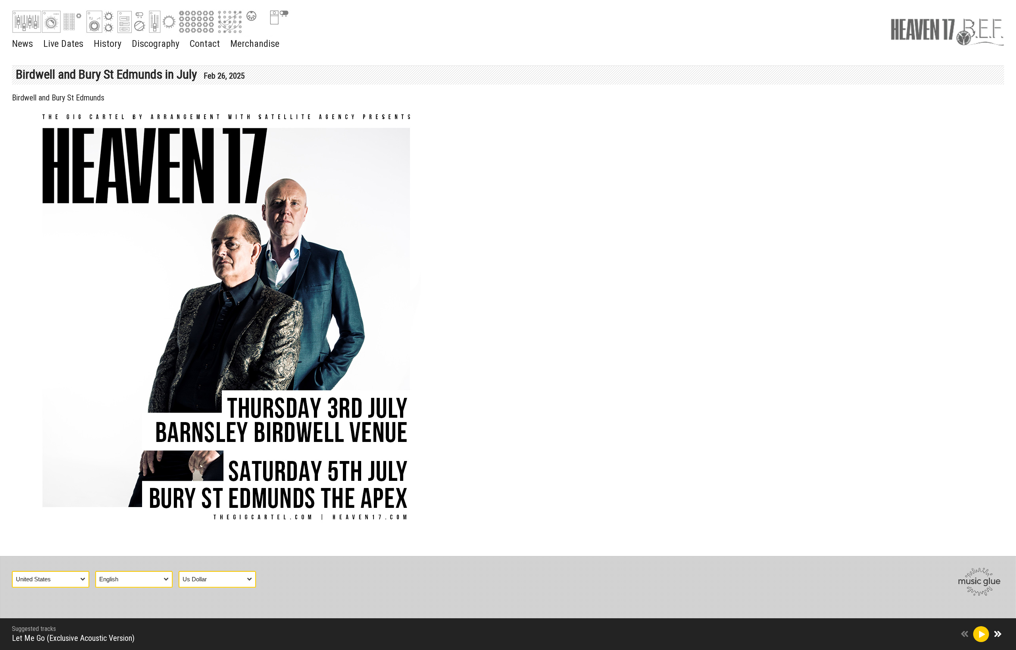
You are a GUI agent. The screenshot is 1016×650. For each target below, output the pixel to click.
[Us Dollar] (220, 579)
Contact (205, 43)
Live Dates (63, 43)
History (107, 43)
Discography (155, 43)
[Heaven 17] (947, 30)
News (22, 43)
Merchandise (254, 43)
